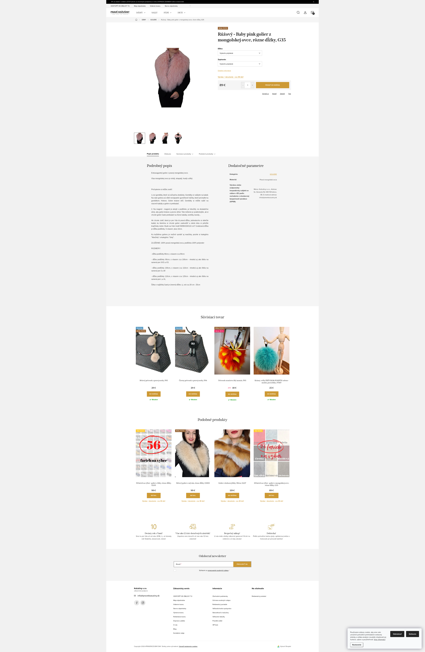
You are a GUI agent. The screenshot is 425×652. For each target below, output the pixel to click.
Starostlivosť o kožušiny (220, 613)
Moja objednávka (140, 6)
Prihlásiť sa (242, 564)
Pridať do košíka (272, 85)
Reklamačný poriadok (219, 604)
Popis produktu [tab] (153, 154)
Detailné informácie (224, 71)
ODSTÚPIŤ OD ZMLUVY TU (120, 6)
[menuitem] (141, 12)
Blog (174, 629)
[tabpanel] (153, 365)
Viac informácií (379, 639)
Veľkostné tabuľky (218, 617)
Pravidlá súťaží (217, 621)
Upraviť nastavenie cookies (188, 646)
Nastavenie (356, 644)
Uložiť (221, 93)
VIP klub (215, 625)
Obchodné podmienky (220, 596)
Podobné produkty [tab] (206, 154)
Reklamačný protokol (259, 596)
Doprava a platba (179, 621)
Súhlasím (412, 634)
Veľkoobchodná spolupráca (221, 608)
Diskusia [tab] (167, 154)
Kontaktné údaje (178, 633)
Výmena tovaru (178, 612)
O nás (175, 625)
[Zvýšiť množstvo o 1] (252, 85)
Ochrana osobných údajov (221, 600)
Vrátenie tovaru (155, 6)
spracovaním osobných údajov (218, 570)
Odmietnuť (397, 634)
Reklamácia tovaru (179, 617)
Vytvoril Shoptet (285, 646)
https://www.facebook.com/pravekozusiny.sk (136, 602)
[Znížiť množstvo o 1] (243, 85)
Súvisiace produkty (183, 154)
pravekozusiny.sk (143, 602)
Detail (153, 495)
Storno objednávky (171, 6)
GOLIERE (273, 174)
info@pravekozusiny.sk (148, 595)
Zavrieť (229, 93)
